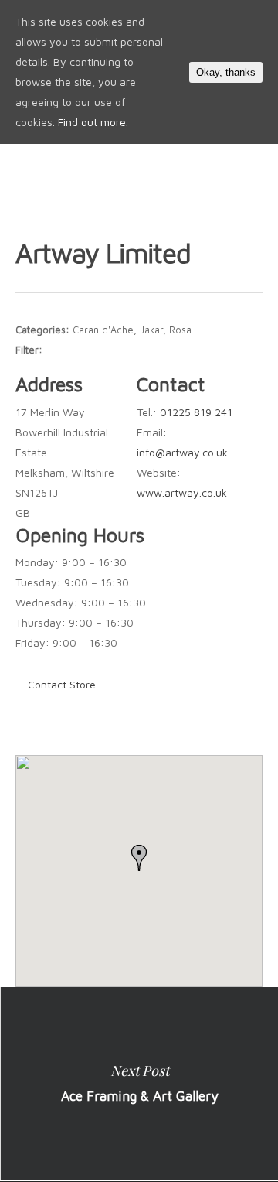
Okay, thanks (226, 72)
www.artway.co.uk (182, 492)
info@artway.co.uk (182, 452)
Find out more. (93, 121)
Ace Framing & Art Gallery (139, 1083)
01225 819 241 (196, 411)
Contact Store (62, 684)
